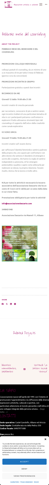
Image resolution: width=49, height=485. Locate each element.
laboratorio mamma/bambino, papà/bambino (9, 368)
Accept (24, 462)
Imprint (36, 482)
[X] (7, 304)
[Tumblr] (15, 304)
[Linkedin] (11, 304)
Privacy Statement (26, 482)
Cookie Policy (14, 482)
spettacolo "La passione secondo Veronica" (40, 368)
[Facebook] (2, 304)
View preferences (24, 476)
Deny (24, 469)
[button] (45, 439)
